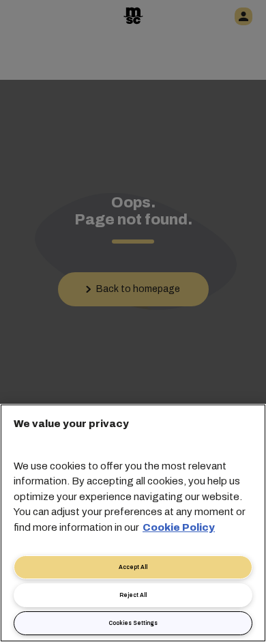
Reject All (133, 595)
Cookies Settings (133, 623)
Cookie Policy (179, 527)
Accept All (133, 567)
